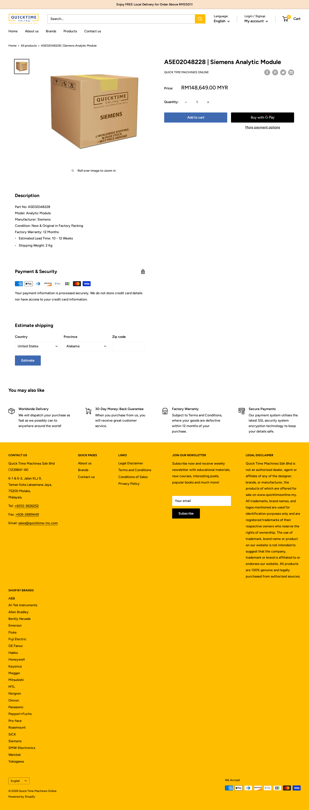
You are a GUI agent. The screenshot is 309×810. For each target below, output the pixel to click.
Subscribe (186, 513)
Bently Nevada (19, 619)
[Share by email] (291, 72)
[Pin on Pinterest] (275, 72)
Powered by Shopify (21, 796)
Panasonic (16, 707)
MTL (11, 687)
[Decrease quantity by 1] (185, 102)
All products (29, 45)
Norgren (14, 693)
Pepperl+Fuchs (20, 714)
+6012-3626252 (27, 506)
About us (31, 31)
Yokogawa (16, 761)
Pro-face (15, 721)
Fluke (12, 632)
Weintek (14, 755)
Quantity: (171, 102)
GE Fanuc (15, 646)
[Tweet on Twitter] (283, 72)
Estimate (27, 360)
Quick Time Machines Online (186, 72)
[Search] (200, 19)
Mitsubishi (16, 680)
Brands (51, 31)
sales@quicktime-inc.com (38, 523)
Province (70, 337)
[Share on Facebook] (267, 72)
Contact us (92, 31)
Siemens (14, 741)
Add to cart (195, 118)
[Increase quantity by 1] (208, 102)
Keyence (15, 666)
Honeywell (16, 659)
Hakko (13, 653)
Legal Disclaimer (130, 463)
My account (254, 21)
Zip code (119, 337)
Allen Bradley (18, 612)
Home (13, 31)
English (15, 781)
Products (70, 31)
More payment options (262, 127)
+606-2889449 (27, 514)
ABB (11, 598)
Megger (14, 673)
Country (21, 337)
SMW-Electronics (21, 748)
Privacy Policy (129, 484)
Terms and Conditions (134, 470)
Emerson (15, 625)
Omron (13, 700)
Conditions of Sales (133, 477)
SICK (12, 734)
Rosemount (17, 727)
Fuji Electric (17, 639)
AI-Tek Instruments (22, 605)
